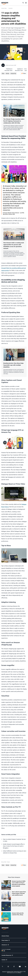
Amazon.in (4, 944)
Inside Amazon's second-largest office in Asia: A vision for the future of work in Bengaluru (14, 846)
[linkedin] (25, 966)
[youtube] (20, 966)
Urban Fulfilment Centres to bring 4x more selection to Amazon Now (14, 852)
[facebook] (14, 966)
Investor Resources (6, 955)
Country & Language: (6, 949)
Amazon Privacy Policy (18, 971)
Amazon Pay (13, 73)
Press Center (5, 940)
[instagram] (8, 966)
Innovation (11, 8)
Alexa (3, 73)
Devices (7, 73)
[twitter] (2, 966)
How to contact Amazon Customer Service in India (14, 840)
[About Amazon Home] (5, 928)
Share (24, 73)
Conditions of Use (10, 971)
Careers (3, 959)
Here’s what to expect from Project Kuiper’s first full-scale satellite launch (19, 893)
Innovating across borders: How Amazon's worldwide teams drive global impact (19, 904)
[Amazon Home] (4, 3)
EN (4, 951)
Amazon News (4, 8)
